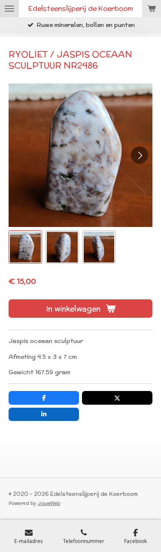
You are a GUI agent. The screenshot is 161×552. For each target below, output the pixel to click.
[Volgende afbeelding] (139, 155)
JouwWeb (48, 503)
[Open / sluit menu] (9, 8)
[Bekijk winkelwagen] (151, 8)
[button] (25, 247)
